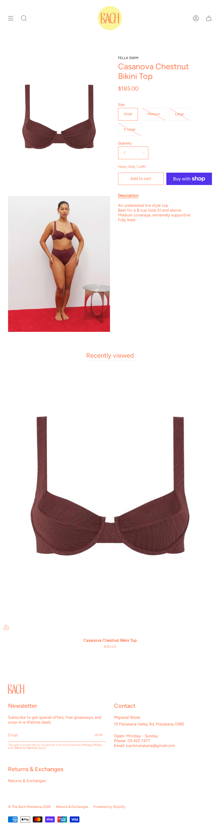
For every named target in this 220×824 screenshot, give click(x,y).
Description (128, 195)
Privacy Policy (92, 745)
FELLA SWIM (128, 58)
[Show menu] (11, 18)
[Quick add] (6, 627)
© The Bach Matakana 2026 (29, 807)
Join (98, 735)
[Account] (196, 18)
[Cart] (209, 18)
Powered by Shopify (109, 807)
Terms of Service (25, 748)
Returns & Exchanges (27, 780)
